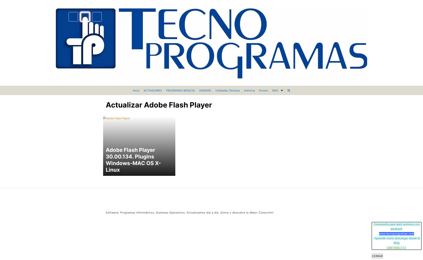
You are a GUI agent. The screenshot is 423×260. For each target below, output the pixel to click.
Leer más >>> (396, 247)
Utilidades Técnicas (227, 90)
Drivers (263, 90)
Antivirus (249, 90)
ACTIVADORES (153, 90)
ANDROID (205, 90)
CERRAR (377, 256)
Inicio (136, 90)
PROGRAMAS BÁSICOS (180, 90)
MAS (275, 90)
